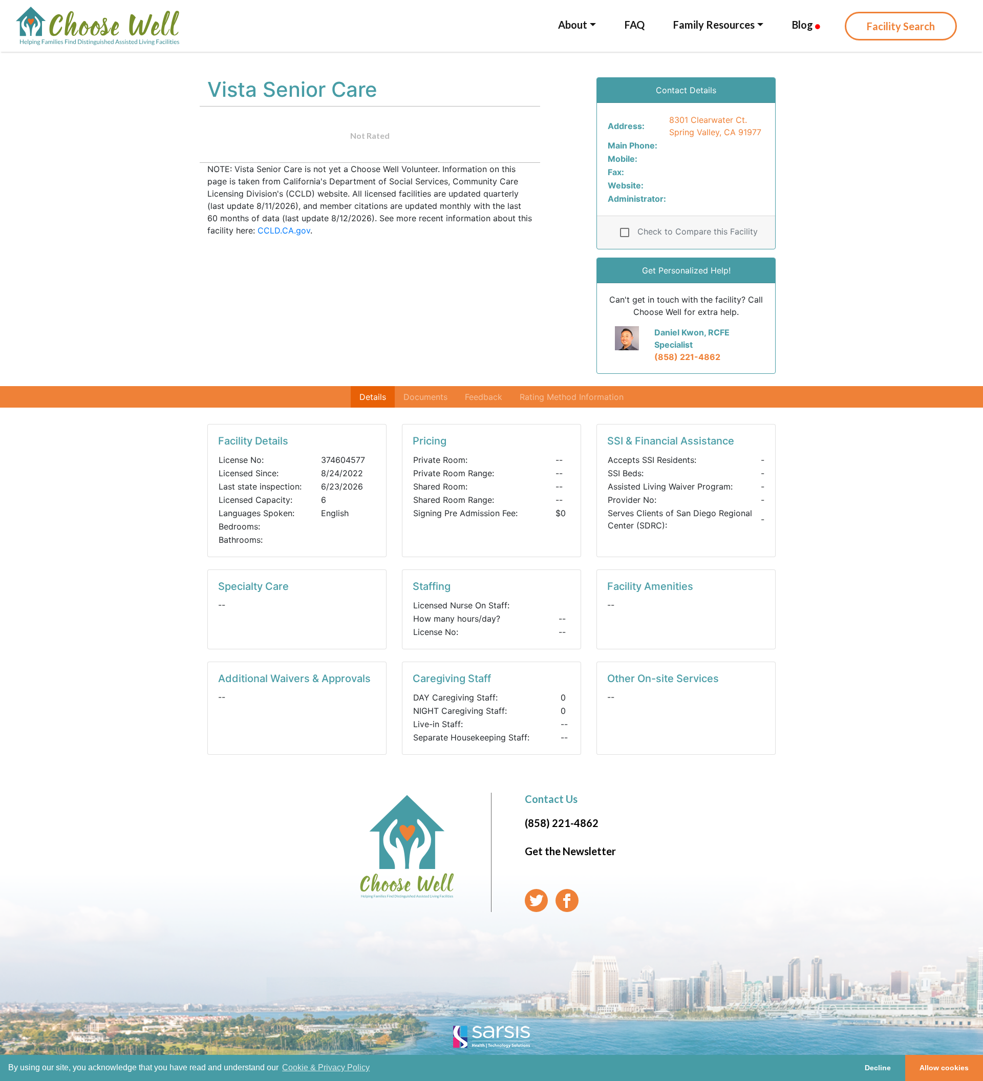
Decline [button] (878, 1068)
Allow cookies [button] (944, 1068)
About (572, 24)
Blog (803, 24)
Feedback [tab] (483, 397)
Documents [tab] (425, 397)
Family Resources (714, 24)
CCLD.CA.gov (284, 230)
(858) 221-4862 (687, 357)
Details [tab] (372, 397)
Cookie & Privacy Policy (326, 1067)
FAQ (635, 24)
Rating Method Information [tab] (572, 397)
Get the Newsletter (570, 851)
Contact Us (551, 799)
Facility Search (901, 26)
